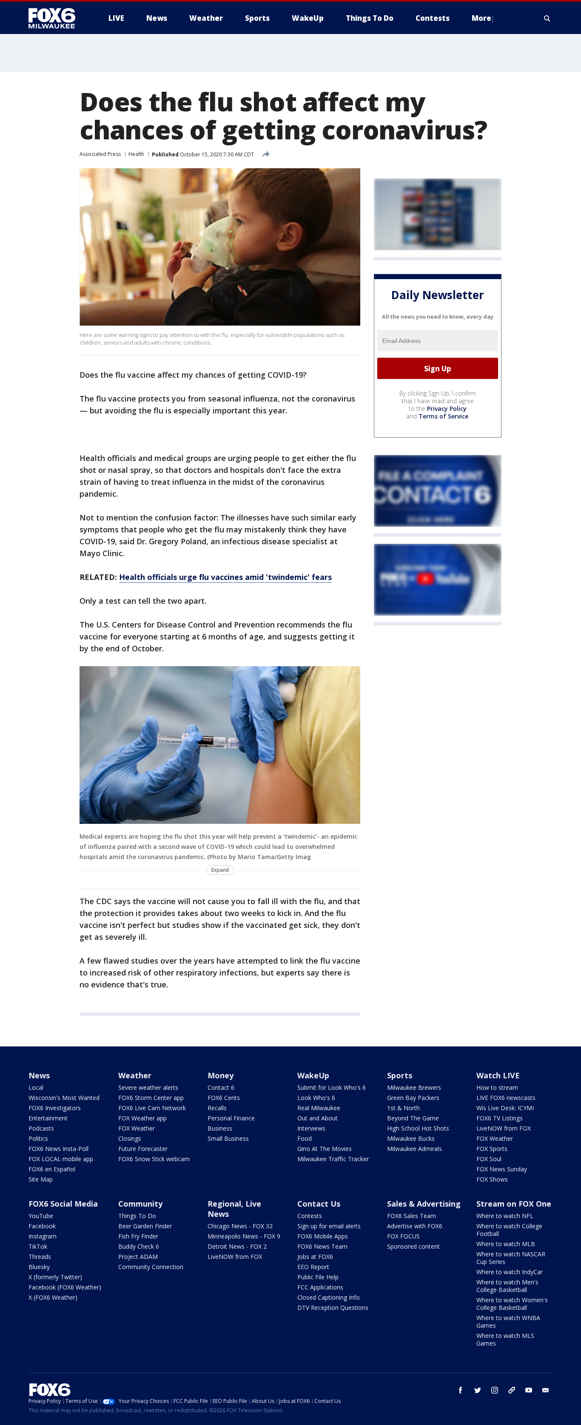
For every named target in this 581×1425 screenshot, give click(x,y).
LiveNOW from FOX (503, 1128)
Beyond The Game (413, 1118)
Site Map (40, 1179)
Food (304, 1138)
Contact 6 (221, 1087)
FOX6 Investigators (54, 1108)
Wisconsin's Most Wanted (64, 1098)
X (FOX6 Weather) (52, 1297)
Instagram (42, 1236)
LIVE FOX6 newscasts (505, 1098)
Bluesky (39, 1267)
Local (35, 1087)
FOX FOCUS (403, 1236)
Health (136, 154)
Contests (309, 1216)
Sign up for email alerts (329, 1226)
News (39, 1075)
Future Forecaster (143, 1149)
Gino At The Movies (324, 1149)
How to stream (497, 1087)
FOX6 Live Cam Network (152, 1108)
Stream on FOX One (513, 1204)
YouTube (40, 1216)
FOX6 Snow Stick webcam (154, 1159)
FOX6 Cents (224, 1098)
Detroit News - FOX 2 (237, 1246)
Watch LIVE (498, 1075)
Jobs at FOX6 (315, 1257)
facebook (460, 1390)
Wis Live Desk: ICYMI (505, 1108)
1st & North (403, 1108)
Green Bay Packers (413, 1098)
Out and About (317, 1118)
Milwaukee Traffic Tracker (333, 1159)
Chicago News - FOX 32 (240, 1226)
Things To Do (137, 1216)
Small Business (228, 1138)
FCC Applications (320, 1287)
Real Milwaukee (318, 1108)
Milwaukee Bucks (411, 1138)
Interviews (311, 1128)
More (481, 18)
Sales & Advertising (424, 1204)
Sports (399, 1075)
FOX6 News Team (322, 1246)
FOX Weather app (142, 1118)
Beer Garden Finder (145, 1226)
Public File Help (318, 1277)
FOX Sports (491, 1149)
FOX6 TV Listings (499, 1118)
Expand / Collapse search (547, 18)
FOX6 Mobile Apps (322, 1236)
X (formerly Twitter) (55, 1277)
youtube (528, 1390)
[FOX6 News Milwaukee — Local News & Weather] (56, 18)
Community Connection (150, 1267)
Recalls (217, 1108)
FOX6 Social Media (63, 1204)
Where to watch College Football (509, 1230)
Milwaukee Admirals (414, 1149)
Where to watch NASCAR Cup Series (510, 1258)
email (546, 1390)
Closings (129, 1138)
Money (221, 1075)
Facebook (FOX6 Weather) (64, 1287)
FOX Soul (488, 1159)
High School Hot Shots (418, 1128)
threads (511, 1390)
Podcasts (41, 1128)
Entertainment (48, 1118)
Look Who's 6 (316, 1098)
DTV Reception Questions (332, 1307)
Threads (39, 1257)
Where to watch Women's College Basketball (512, 1304)
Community (140, 1204)
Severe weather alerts (148, 1087)
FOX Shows (492, 1179)
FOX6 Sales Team (411, 1216)
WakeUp (313, 1075)
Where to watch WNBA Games (508, 1321)
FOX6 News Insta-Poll (58, 1149)
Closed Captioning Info (328, 1297)
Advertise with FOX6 (414, 1226)
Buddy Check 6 (138, 1246)
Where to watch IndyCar (509, 1272)
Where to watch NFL (504, 1216)
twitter (477, 1390)
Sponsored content (413, 1246)
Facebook (42, 1226)
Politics (38, 1138)
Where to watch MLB (505, 1244)
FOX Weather (136, 1128)
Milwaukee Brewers (414, 1087)
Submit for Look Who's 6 (331, 1087)
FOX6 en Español (51, 1169)
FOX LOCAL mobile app (60, 1159)
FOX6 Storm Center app (151, 1098)
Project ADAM (138, 1257)
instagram (494, 1390)
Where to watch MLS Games (505, 1339)
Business (220, 1128)
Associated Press (100, 154)
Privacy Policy (447, 409)
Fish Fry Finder (138, 1236)
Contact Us (318, 1204)
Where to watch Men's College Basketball (507, 1286)
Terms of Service (443, 417)
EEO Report (313, 1267)
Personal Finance (231, 1118)
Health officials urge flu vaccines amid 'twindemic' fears (225, 577)
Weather (134, 1075)
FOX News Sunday (501, 1169)
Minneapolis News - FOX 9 (244, 1236)
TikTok (37, 1246)
